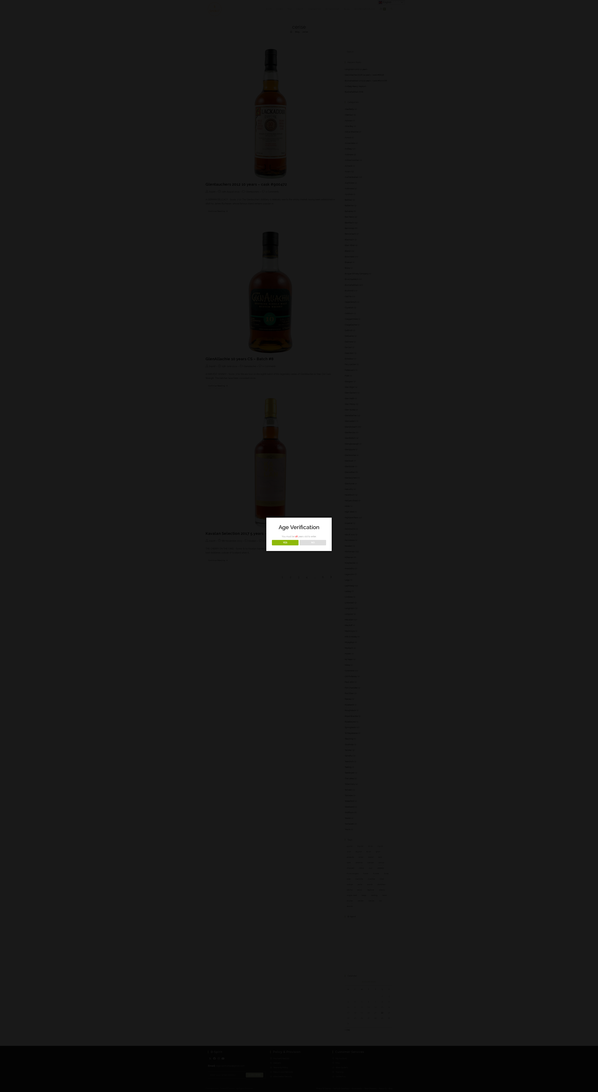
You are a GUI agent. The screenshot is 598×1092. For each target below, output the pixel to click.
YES (285, 542)
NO (313, 542)
